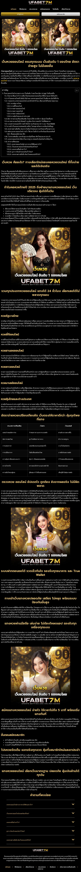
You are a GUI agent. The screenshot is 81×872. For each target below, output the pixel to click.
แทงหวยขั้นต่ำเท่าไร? (19, 149)
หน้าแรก (13, 9)
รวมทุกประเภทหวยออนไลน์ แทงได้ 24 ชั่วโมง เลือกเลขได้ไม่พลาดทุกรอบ (32, 101)
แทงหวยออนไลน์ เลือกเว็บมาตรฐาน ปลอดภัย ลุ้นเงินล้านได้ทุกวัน (30, 139)
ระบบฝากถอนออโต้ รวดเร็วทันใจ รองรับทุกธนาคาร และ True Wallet (31, 124)
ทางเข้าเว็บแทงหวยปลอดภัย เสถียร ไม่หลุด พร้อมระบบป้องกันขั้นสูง (30, 126)
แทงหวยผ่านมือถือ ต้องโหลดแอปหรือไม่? (26, 154)
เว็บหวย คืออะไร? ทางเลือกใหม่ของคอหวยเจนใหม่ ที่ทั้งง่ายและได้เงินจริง (32, 96)
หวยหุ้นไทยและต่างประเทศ (20, 116)
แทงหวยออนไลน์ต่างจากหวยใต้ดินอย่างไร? (26, 144)
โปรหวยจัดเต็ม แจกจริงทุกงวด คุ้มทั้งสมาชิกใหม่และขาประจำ (29, 137)
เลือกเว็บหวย (66, 9)
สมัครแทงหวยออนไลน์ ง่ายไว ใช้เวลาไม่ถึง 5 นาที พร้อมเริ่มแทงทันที (31, 131)
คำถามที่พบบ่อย (13, 142)
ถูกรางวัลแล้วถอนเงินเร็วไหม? (22, 152)
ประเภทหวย (33, 9)
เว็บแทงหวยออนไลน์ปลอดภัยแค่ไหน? (25, 147)
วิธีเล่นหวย (22, 9)
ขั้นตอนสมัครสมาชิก (18, 134)
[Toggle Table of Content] (75, 90)
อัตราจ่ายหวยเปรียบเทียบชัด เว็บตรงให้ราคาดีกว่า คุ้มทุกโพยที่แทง (30, 119)
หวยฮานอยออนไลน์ (18, 109)
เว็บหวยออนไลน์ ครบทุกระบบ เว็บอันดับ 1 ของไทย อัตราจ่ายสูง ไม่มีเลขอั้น (29, 93)
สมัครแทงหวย (45, 9)
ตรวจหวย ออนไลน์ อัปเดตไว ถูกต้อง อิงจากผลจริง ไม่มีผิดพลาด (28, 121)
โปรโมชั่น (56, 9)
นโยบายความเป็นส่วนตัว (67, 867)
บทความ (40, 869)
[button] (41, 806)
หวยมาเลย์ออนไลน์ (17, 114)
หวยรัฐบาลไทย (16, 103)
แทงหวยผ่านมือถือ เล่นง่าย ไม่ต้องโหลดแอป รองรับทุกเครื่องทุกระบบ (31, 129)
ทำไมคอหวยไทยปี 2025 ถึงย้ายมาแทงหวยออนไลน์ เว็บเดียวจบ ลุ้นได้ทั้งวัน (33, 98)
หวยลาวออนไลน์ (17, 111)
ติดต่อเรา (53, 867)
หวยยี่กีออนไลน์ (16, 106)
